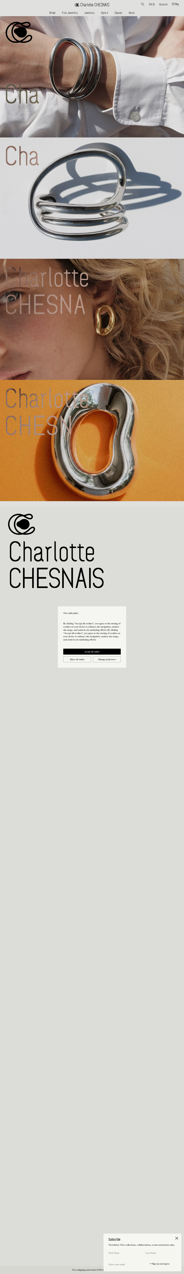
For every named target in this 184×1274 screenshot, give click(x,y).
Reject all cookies (77, 660)
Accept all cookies (92, 652)
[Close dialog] (177, 1238)
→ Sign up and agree (159, 1264)
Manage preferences (107, 660)
